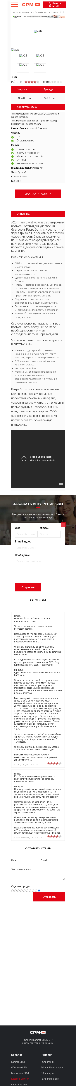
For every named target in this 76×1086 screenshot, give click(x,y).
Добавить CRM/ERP (55, 4)
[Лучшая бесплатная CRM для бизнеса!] (38, 16)
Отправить (28, 587)
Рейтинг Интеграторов (52, 1067)
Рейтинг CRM (47, 1062)
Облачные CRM (19, 1067)
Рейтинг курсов (48, 1073)
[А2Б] (15, 49)
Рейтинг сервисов (50, 1079)
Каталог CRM (18, 1062)
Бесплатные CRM (20, 1073)
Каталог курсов (19, 1084)
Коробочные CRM (20, 1079)
